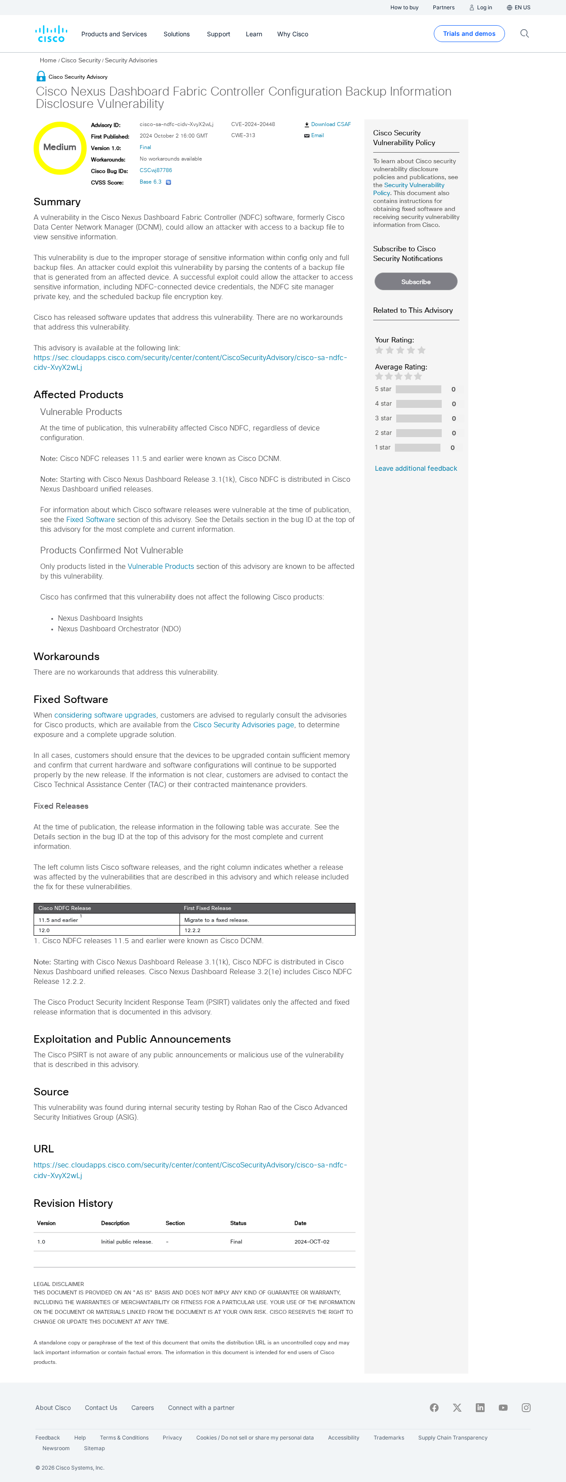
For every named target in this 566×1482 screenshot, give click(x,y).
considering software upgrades (105, 715)
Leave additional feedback (416, 468)
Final (145, 147)
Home (49, 60)
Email (317, 135)
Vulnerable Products (161, 566)
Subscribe (416, 282)
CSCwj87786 (156, 170)
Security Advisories (131, 60)
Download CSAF (331, 124)
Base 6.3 (150, 182)
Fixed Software (90, 519)
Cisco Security (81, 60)
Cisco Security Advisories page (243, 725)
